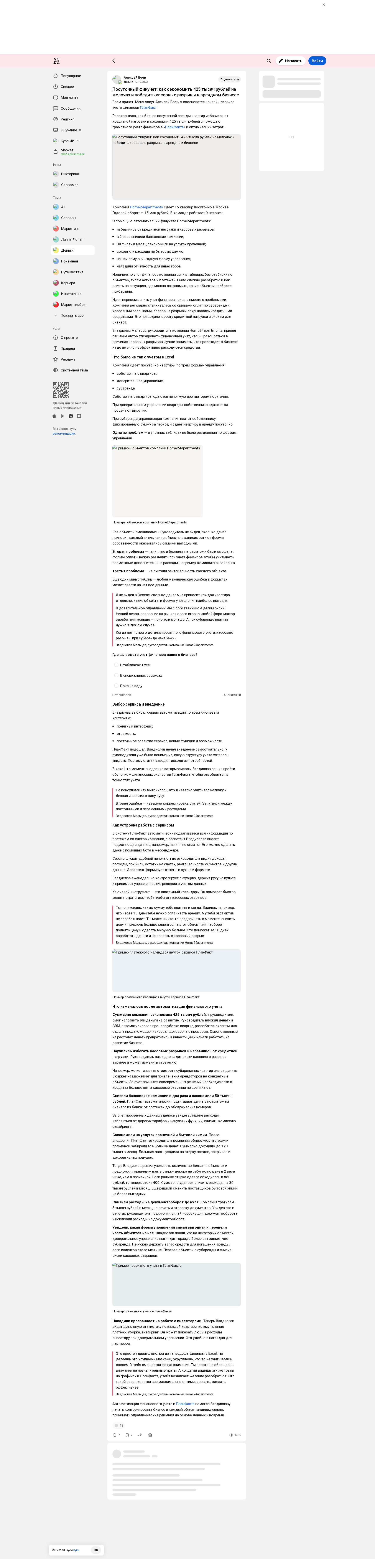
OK (96, 1550)
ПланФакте (174, 127)
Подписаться (229, 79)
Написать (293, 61)
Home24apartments (146, 207)
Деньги (128, 81)
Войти (317, 61)
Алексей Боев (135, 77)
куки (76, 1550)
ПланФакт (148, 107)
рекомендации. (64, 434)
